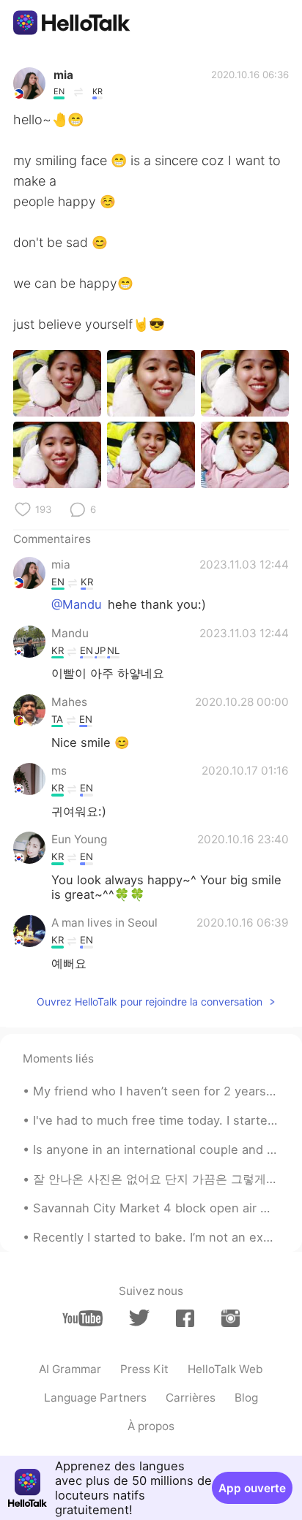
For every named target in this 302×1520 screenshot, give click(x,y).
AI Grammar (70, 1369)
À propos (151, 1426)
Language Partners (95, 1398)
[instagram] (230, 1318)
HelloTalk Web (225, 1369)
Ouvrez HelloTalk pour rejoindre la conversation (149, 1001)
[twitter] (139, 1318)
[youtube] (82, 1318)
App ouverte (252, 1488)
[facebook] (185, 1318)
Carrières (191, 1398)
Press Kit (144, 1369)
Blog (246, 1398)
